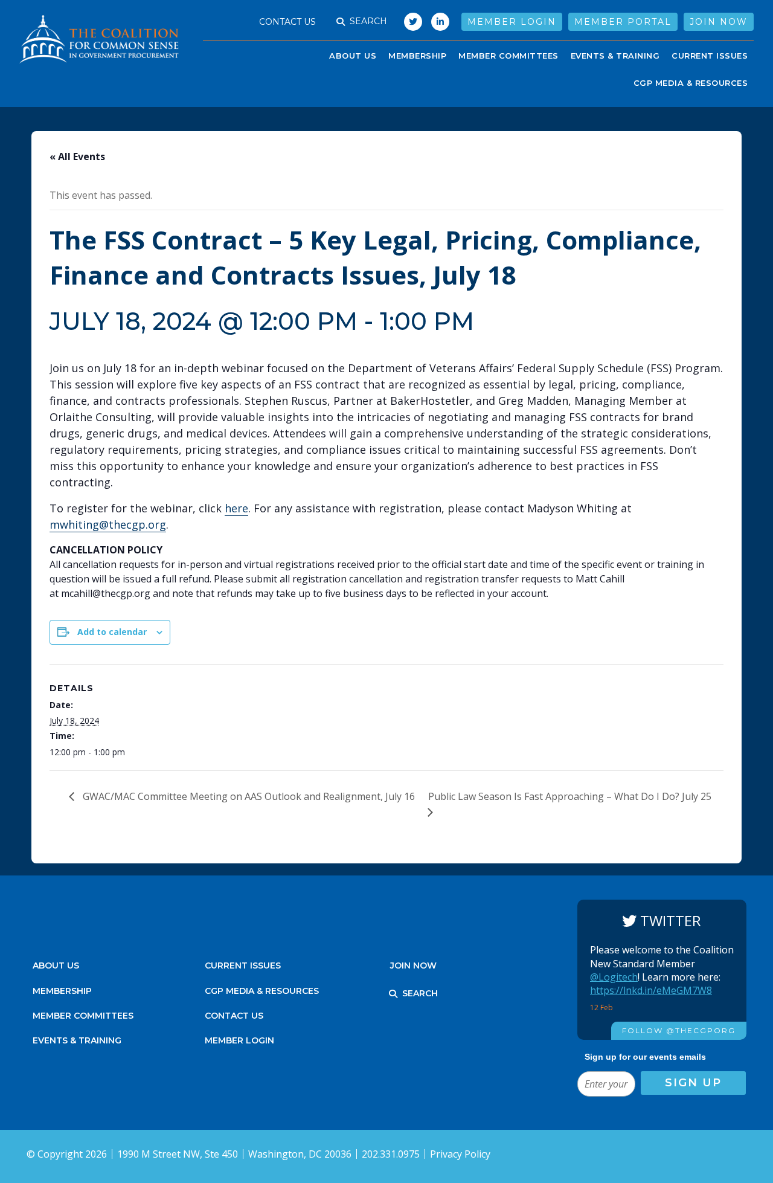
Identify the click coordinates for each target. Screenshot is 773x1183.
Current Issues (710, 55)
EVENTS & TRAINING (615, 55)
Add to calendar (112, 631)
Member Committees (508, 55)
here (236, 508)
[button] (341, 22)
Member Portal (623, 21)
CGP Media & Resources (690, 83)
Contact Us (287, 21)
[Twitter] (410, 22)
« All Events (77, 156)
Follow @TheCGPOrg (679, 1030)
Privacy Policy (460, 1154)
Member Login (511, 21)
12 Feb (602, 1007)
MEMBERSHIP (62, 990)
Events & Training (77, 1040)
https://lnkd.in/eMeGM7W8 (651, 990)
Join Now (719, 21)
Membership (417, 55)
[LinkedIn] (440, 22)
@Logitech (614, 977)
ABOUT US (352, 55)
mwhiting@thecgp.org (108, 524)
